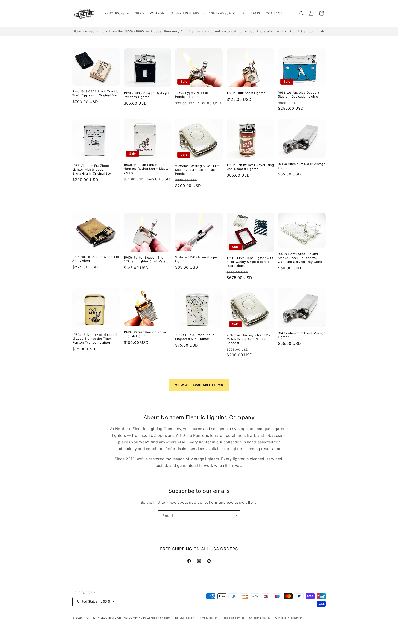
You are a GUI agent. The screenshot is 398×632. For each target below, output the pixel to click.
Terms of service (233, 617)
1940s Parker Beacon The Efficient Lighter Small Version (147, 259)
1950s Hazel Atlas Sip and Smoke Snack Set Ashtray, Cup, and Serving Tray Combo (301, 258)
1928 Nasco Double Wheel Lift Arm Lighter (95, 258)
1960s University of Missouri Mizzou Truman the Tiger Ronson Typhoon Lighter (94, 338)
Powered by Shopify (157, 617)
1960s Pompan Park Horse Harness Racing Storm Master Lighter (147, 168)
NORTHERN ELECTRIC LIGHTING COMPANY (114, 617)
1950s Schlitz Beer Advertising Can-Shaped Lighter (250, 167)
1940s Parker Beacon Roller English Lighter (145, 334)
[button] (116, 13)
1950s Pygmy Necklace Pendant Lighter (193, 94)
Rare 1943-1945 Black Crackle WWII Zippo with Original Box (95, 93)
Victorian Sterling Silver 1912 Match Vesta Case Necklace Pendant (197, 169)
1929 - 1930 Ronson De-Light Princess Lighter (146, 95)
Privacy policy (208, 617)
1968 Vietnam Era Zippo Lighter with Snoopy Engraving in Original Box (92, 169)
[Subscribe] (235, 515)
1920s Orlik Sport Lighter (246, 93)
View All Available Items (199, 385)
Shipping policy (260, 617)
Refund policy (184, 617)
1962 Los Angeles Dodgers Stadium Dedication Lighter (299, 94)
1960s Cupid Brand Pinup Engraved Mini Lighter (194, 337)
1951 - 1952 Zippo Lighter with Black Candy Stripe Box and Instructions (250, 261)
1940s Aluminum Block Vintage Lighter (302, 165)
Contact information (289, 617)
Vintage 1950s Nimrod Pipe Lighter (196, 259)
